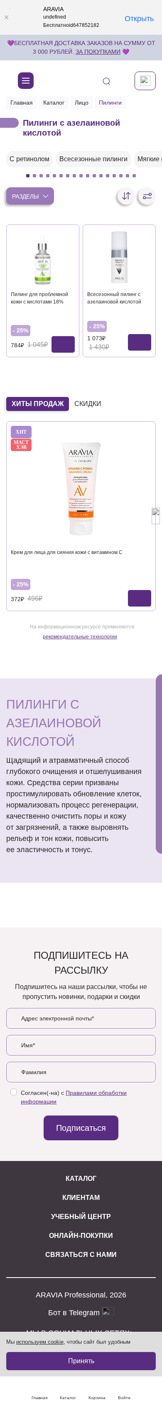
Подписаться (81, 1127)
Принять (81, 1360)
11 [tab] (94, 175)
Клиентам (81, 1197)
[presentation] (6, 516)
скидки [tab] (87, 403)
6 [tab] (61, 175)
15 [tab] (121, 175)
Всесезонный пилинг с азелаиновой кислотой (114, 298)
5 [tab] (54, 175)
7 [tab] (67, 175)
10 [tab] (87, 175)
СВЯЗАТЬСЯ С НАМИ (81, 1254)
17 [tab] (134, 175)
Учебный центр (81, 1216)
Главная (21, 102)
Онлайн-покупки (81, 1235)
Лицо (81, 102)
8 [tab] (74, 175)
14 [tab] (114, 175)
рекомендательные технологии (80, 637)
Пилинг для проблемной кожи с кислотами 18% (39, 298)
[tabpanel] (29, 159)
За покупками (98, 51)
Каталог (53, 102)
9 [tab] (81, 175)
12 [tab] (101, 175)
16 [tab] (127, 175)
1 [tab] (27, 175)
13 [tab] (107, 175)
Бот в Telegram (75, 1312)
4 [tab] (47, 175)
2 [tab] (34, 175)
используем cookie (40, 1342)
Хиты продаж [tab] (38, 403)
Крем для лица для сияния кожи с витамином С (67, 552)
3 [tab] (41, 175)
